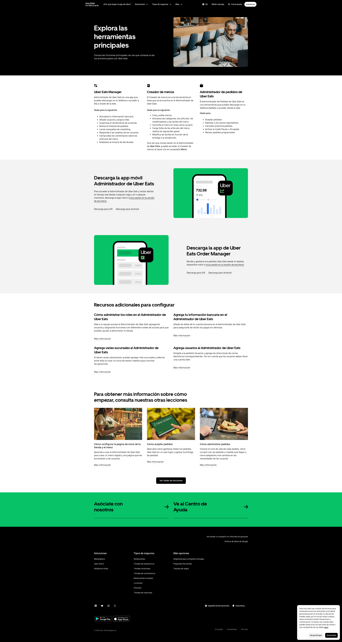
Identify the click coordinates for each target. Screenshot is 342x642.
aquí (326, 627)
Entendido (331, 635)
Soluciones (140, 4)
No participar (316, 635)
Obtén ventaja (217, 4)
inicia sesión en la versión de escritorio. (224, 264)
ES (206, 4)
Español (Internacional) (218, 606)
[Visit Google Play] (103, 619)
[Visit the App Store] (121, 619)
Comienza (250, 4)
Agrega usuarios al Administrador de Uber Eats (206, 348)
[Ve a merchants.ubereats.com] (92, 4)
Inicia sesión (236, 4)
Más (177, 4)
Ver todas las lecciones (171, 480)
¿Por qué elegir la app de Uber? (117, 4)
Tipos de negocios (160, 4)
